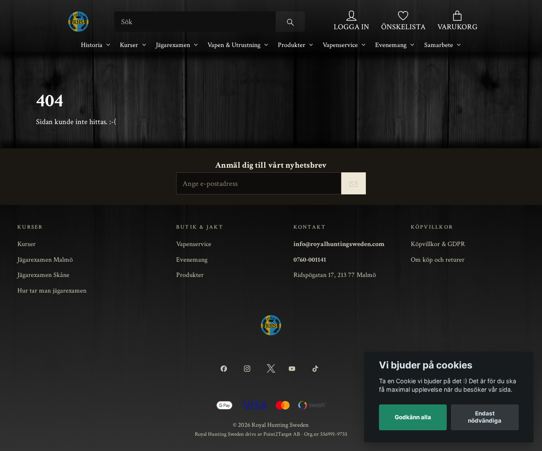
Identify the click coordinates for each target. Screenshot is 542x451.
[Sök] (290, 21)
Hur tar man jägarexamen (51, 290)
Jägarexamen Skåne (43, 275)
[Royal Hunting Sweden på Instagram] (248, 369)
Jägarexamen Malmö (45, 259)
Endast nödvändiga (484, 417)
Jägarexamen (173, 45)
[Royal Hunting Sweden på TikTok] (316, 369)
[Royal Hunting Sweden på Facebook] (225, 369)
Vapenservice (340, 45)
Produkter (291, 45)
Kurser (129, 45)
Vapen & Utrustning (233, 45)
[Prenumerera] (353, 183)
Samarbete (438, 45)
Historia (91, 45)
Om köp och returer (438, 259)
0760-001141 (309, 259)
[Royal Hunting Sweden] (78, 21)
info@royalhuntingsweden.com (338, 244)
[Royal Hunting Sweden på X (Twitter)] (271, 369)
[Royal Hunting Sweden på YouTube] (294, 369)
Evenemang (390, 45)
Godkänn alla (413, 417)
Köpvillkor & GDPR (438, 244)
